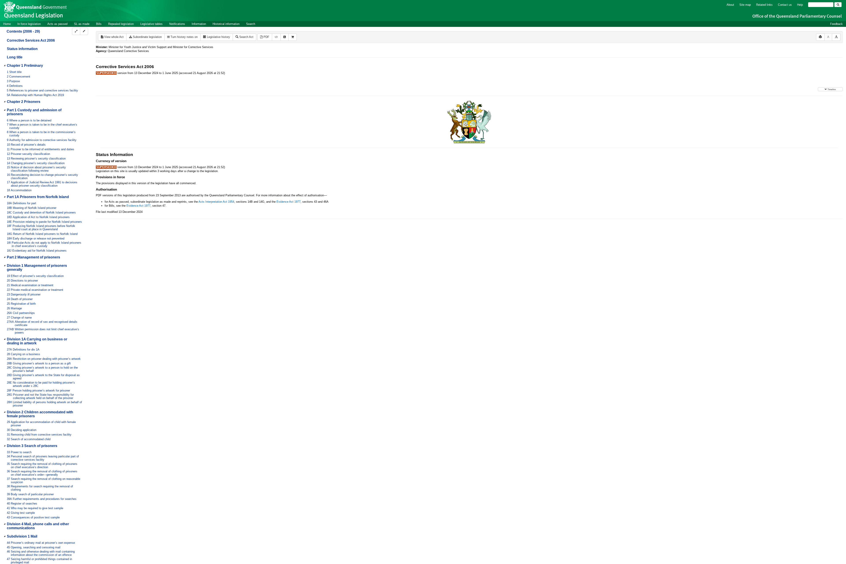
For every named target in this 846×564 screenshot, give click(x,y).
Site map (745, 4)
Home (7, 24)
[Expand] (76, 31)
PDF (266, 37)
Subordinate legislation (147, 37)
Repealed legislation (121, 24)
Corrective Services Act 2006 (31, 40)
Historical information (226, 24)
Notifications (177, 24)
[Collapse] (84, 31)
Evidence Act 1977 (288, 201)
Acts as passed (57, 24)
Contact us (785, 4)
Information (199, 24)
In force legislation (29, 24)
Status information (22, 49)
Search (250, 24)
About (730, 4)
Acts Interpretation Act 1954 (216, 201)
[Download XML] (276, 37)
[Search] (838, 4)
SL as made (81, 24)
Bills (99, 24)
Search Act (245, 37)
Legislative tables (151, 24)
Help (800, 4)
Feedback (836, 24)
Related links (764, 4)
